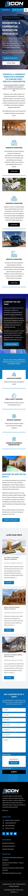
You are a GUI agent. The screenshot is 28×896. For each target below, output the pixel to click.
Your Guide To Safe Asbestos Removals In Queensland (11, 558)
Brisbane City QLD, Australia (12, 820)
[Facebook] (3, 833)
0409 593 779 (7, 10)
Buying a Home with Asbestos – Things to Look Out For (12, 608)
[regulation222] (14, 540)
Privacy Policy (19, 890)
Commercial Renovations (8, 846)
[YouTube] (15, 833)
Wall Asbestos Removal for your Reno (11, 873)
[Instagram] (11, 833)
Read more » (5, 810)
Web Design (7, 890)
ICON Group (7, 563)
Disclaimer (13, 892)
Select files (14, 762)
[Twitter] (7, 833)
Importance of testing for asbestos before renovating (13, 655)
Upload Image (6, 754)
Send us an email (9, 828)
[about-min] (14, 637)
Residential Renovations (8, 843)
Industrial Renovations (8, 849)
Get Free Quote (19, 10)
